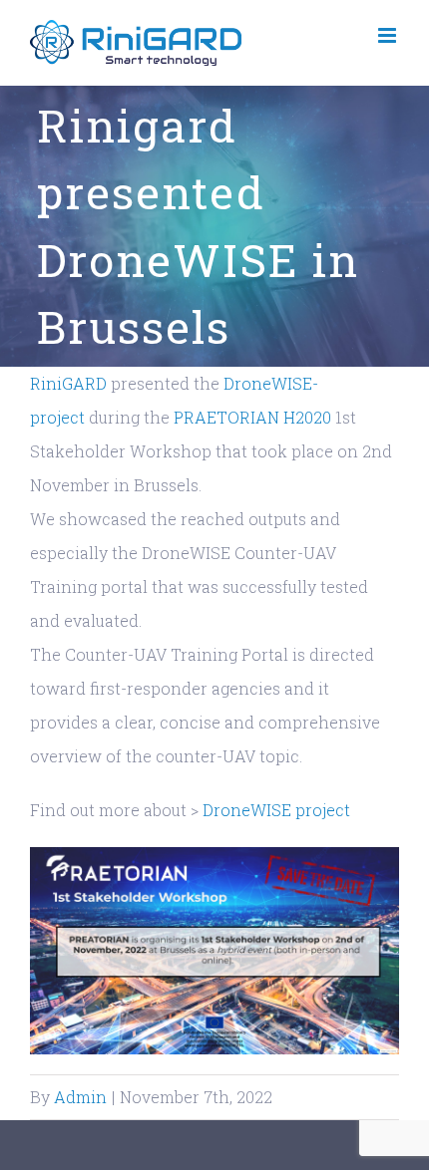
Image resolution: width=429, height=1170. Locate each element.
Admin (80, 1096)
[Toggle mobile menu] (388, 35)
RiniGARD (68, 383)
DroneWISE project (276, 809)
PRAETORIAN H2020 (252, 417)
